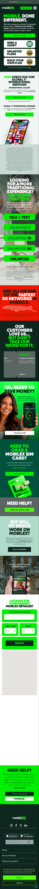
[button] (21, 673)
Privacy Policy (27, 873)
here (31, 266)
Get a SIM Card (19, 474)
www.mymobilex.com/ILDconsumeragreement (17, 170)
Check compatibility (19, 549)
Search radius (10, 626)
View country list (19, 97)
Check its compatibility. (19, 467)
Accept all (19, 877)
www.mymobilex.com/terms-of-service (13, 168)
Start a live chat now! (24, 2)
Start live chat (19, 114)
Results (28, 626)
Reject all (19, 883)
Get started (26, 8)
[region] (19, 876)
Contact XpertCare (19, 794)
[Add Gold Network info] (28, 53)
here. (29, 67)
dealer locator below (22, 209)
